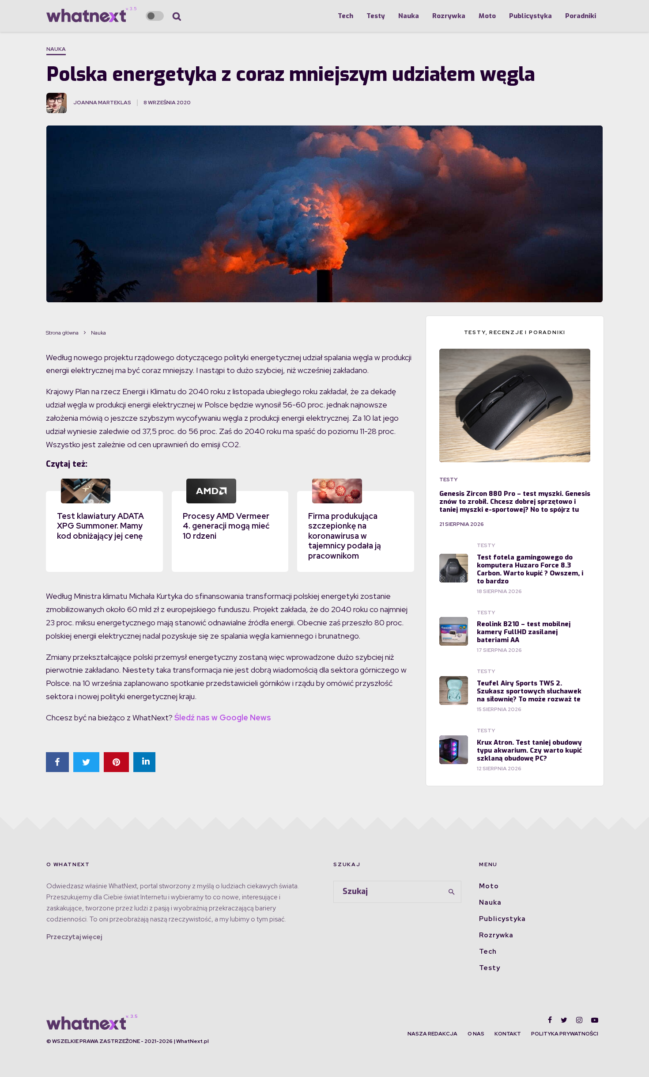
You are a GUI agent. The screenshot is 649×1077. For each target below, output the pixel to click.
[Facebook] (549, 1020)
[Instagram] (579, 1020)
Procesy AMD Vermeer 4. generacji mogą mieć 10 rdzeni (226, 526)
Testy (375, 15)
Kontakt (507, 1033)
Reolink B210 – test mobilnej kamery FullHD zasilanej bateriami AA (523, 632)
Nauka (408, 15)
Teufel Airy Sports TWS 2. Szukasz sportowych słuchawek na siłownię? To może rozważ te (529, 691)
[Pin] (116, 762)
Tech (345, 15)
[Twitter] (564, 1020)
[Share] (57, 762)
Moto (487, 15)
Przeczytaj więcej (74, 936)
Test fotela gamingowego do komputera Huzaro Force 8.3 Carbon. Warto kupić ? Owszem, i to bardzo (530, 569)
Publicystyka (530, 15)
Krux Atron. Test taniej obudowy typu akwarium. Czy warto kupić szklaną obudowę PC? (529, 750)
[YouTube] (595, 1020)
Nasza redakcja (432, 1033)
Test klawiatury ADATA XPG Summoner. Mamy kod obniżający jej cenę (100, 526)
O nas (476, 1033)
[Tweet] (86, 762)
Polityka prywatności (564, 1033)
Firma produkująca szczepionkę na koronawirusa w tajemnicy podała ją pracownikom (344, 536)
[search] (451, 891)
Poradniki (580, 15)
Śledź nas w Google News (222, 717)
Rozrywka (448, 15)
